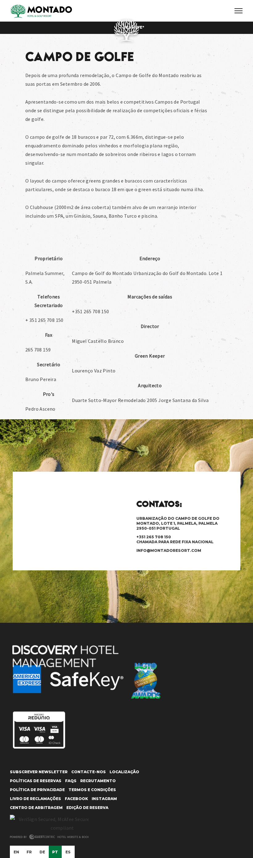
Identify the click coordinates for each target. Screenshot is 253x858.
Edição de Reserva (87, 807)
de (42, 852)
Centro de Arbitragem (36, 807)
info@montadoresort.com (168, 550)
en (16, 852)
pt (55, 852)
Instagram (104, 798)
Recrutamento (98, 780)
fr (29, 852)
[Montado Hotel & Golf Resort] (41, 11)
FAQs (71, 780)
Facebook (76, 798)
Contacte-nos (88, 772)
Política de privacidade (37, 789)
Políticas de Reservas (35, 780)
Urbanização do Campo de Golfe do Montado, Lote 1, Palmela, (177, 523)
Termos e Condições (92, 789)
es (68, 852)
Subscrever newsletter (39, 772)
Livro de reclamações (35, 798)
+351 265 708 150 (175, 539)
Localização (124, 772)
